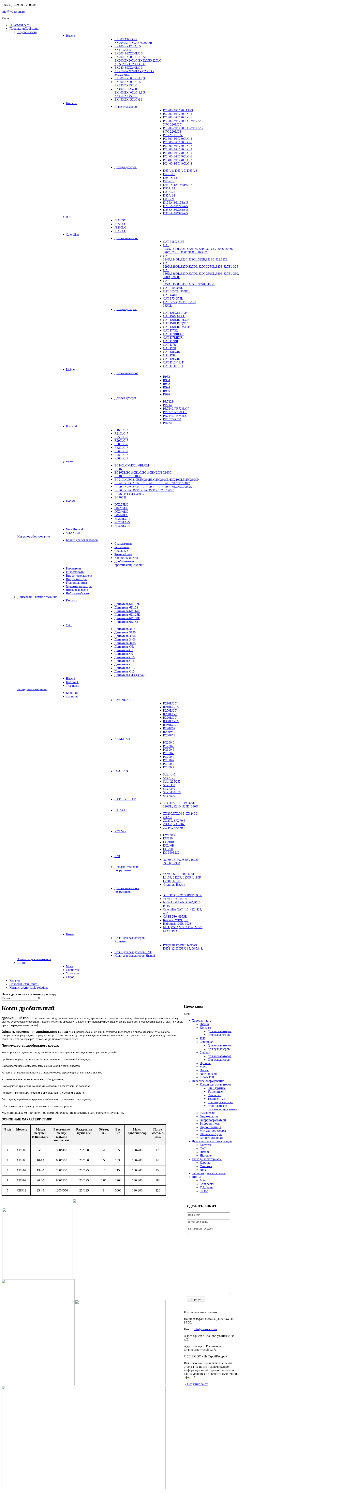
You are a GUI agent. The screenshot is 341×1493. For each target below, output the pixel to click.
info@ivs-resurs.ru (13, 11)
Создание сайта (197, 1384)
